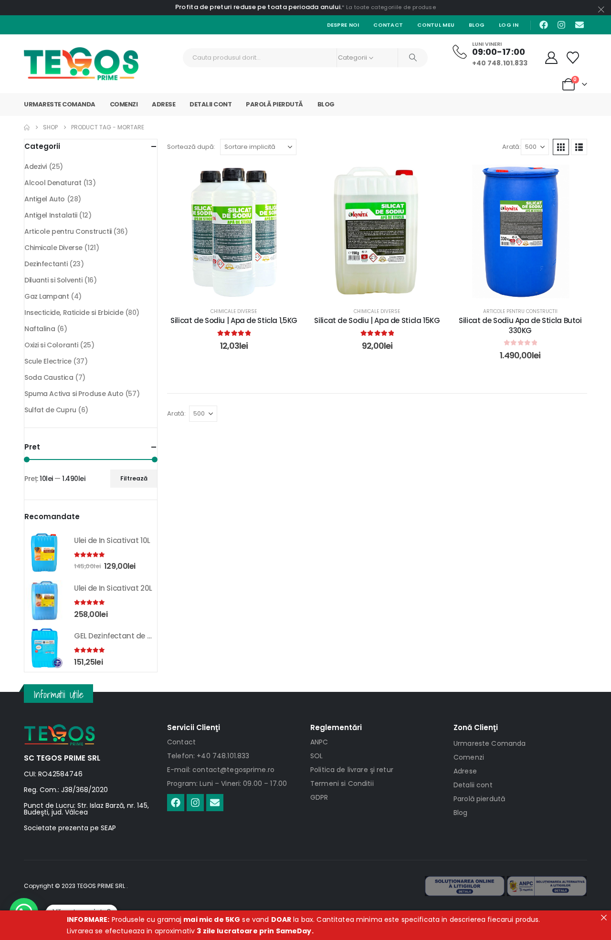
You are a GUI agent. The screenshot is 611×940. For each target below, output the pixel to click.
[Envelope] (579, 24)
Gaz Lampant (46, 296)
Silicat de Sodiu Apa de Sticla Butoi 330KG (520, 325)
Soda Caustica (49, 377)
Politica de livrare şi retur (351, 769)
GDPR (319, 797)
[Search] (413, 57)
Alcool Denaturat (52, 183)
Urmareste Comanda (59, 104)
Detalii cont (211, 104)
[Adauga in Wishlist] (286, 179)
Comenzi (124, 104)
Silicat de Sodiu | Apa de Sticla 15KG (377, 320)
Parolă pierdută (274, 104)
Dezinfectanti (46, 264)
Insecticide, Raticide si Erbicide (73, 312)
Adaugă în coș (241, 288)
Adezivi (35, 166)
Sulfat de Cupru (50, 410)
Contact (388, 25)
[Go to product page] (44, 553)
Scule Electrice (48, 361)
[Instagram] (561, 24)
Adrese (163, 104)
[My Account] (551, 58)
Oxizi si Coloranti (51, 345)
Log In (508, 25)
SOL (316, 756)
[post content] (234, 231)
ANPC (319, 742)
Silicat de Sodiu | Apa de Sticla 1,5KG (233, 320)
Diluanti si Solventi (53, 280)
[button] (561, 147)
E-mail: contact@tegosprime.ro (220, 769)
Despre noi (343, 25)
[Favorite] (573, 58)
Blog (477, 25)
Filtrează (133, 478)
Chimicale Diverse (234, 311)
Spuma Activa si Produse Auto (73, 393)
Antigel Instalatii (50, 215)
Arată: (511, 146)
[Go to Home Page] (27, 127)
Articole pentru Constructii (520, 311)
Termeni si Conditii (342, 783)
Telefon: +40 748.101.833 (208, 756)
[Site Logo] (81, 63)
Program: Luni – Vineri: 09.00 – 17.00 (227, 783)
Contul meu (435, 25)
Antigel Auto (44, 199)
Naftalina (39, 329)
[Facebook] (543, 24)
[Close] (604, 917)
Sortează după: (191, 146)
